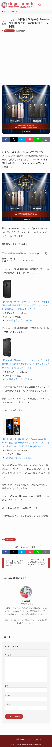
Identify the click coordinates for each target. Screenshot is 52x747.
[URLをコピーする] (46, 139)
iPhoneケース (9, 31)
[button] (6, 139)
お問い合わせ (20, 739)
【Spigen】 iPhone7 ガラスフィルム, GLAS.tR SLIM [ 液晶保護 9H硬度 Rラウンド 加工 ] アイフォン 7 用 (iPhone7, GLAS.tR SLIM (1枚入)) (25, 442)
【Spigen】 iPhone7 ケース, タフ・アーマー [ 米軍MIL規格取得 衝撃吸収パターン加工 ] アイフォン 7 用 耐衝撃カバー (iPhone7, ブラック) (26, 305)
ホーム (12, 739)
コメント (9, 654)
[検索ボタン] (40, 5)
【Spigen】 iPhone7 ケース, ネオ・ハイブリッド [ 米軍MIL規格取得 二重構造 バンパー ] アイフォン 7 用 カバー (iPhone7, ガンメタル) (25, 364)
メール (7, 695)
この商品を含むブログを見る (18, 320)
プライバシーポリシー (34, 739)
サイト (7, 704)
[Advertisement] (26, 60)
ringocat (26, 601)
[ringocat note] (18, 5)
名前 (6, 686)
